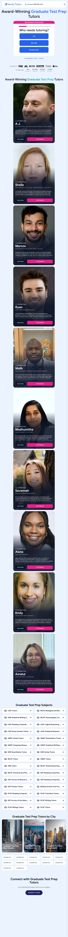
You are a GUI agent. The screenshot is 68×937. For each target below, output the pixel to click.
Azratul (20, 674)
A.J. (18, 124)
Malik (19, 368)
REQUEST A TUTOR (34, 893)
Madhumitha (24, 429)
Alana (19, 552)
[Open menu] (64, 4)
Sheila (19, 185)
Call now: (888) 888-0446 (35, 4)
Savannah (22, 491)
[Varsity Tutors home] (12, 4)
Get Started (40, 139)
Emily (19, 613)
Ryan (18, 307)
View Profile (20, 139)
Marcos (20, 246)
